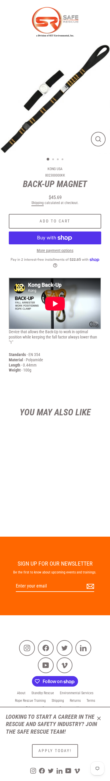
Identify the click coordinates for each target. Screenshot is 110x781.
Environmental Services (76, 693)
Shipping (37, 203)
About (21, 693)
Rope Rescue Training (30, 701)
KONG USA (55, 169)
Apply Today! (55, 750)
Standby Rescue (42, 693)
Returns (75, 701)
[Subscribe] (89, 586)
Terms (91, 701)
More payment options (55, 250)
